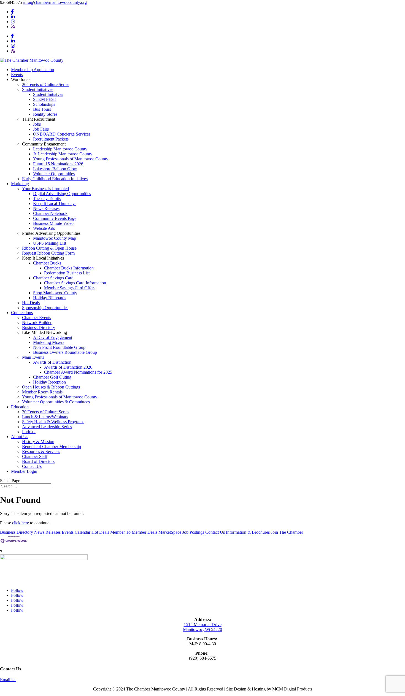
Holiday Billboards (49, 297)
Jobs (37, 124)
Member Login (24, 471)
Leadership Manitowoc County (60, 149)
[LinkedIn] (13, 16)
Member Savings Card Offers (69, 287)
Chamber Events (36, 317)
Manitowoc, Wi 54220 (202, 629)
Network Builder (37, 322)
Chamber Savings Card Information (75, 282)
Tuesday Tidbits (47, 198)
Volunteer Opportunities (54, 173)
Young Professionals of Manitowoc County (70, 159)
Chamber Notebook (50, 213)
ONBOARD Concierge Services (61, 134)
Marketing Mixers (48, 342)
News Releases (46, 208)
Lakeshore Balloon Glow (55, 168)
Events (17, 74)
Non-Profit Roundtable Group (59, 347)
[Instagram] (13, 21)
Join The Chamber (287, 532)
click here (20, 522)
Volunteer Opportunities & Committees (56, 402)
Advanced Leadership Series (47, 426)
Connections (22, 312)
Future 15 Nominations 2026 (58, 163)
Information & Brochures (248, 532)
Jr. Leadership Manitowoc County (62, 154)
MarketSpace (169, 532)
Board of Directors (38, 461)
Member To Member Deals (133, 532)
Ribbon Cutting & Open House (49, 248)
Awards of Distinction (52, 362)
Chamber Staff (34, 456)
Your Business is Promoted (45, 188)
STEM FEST (44, 99)
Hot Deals (31, 302)
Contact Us (32, 466)
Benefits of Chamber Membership (51, 446)
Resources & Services (41, 451)
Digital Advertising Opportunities (62, 193)
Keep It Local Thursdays (54, 203)
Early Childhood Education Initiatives (55, 178)
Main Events (33, 357)
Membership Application (32, 69)
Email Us (8, 679)
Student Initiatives (37, 89)
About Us (19, 436)
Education (20, 406)
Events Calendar (76, 532)
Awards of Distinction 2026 (68, 367)
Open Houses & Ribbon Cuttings (51, 387)
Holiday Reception (49, 382)
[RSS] (13, 26)
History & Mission (38, 441)
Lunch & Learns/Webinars (45, 416)
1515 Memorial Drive (203, 624)
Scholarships (44, 104)
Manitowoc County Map (54, 238)
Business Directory (38, 327)
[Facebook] (12, 11)
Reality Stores (45, 114)
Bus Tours (42, 109)
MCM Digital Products (292, 689)
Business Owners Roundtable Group (65, 352)
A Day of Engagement (52, 337)
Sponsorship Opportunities (45, 307)
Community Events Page (54, 218)
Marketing (20, 183)
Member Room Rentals (42, 392)
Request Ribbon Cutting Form (48, 253)
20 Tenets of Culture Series (45, 84)
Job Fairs (41, 129)
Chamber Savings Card (53, 278)
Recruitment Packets (51, 139)
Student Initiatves (48, 94)
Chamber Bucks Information (69, 268)
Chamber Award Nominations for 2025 (78, 372)
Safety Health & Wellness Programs (53, 421)
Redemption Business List (67, 273)
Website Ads (44, 228)
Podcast (29, 431)
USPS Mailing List (49, 243)
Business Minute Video (53, 223)
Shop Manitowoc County (55, 292)
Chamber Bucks (47, 263)
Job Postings (193, 532)
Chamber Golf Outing (52, 377)
